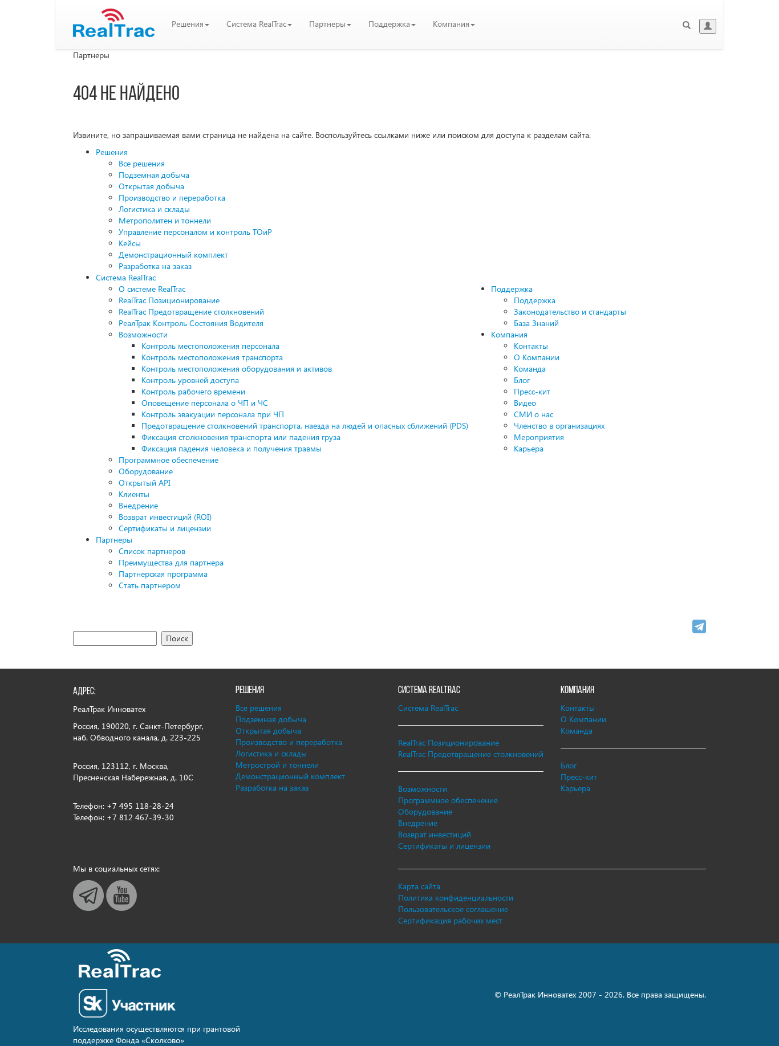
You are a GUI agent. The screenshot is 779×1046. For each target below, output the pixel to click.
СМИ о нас (533, 414)
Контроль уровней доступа (190, 380)
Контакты (531, 345)
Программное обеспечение (168, 459)
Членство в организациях (559, 425)
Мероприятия (539, 437)
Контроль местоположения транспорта (212, 357)
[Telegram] (699, 626)
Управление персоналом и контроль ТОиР (195, 231)
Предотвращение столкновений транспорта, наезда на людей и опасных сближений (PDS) (304, 425)
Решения (188, 23)
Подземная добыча (154, 174)
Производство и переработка (172, 197)
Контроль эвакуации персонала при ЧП (212, 414)
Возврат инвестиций (434, 834)
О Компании (536, 357)
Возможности (143, 334)
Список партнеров (152, 551)
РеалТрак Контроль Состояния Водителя (191, 323)
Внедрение (138, 505)
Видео (525, 402)
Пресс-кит (532, 391)
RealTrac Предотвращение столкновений (191, 311)
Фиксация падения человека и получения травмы (231, 448)
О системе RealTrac (152, 288)
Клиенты (134, 494)
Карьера (528, 448)
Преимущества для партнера (171, 562)
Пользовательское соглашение (453, 908)
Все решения (142, 163)
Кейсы (130, 243)
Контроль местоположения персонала (210, 345)
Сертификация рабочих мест (450, 920)
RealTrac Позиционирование (169, 300)
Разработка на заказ (155, 266)
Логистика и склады (154, 208)
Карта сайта (419, 886)
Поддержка (389, 23)
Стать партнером (150, 585)
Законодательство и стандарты (570, 311)
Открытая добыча (151, 186)
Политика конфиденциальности (455, 897)
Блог (522, 380)
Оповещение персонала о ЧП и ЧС (204, 402)
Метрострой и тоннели (277, 764)
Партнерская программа (163, 573)
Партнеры (327, 23)
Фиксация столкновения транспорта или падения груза (240, 437)
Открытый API (145, 482)
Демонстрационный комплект (173, 254)
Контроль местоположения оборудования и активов (236, 368)
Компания (451, 23)
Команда (530, 368)
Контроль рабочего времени (193, 391)
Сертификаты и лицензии (165, 528)
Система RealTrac (256, 23)
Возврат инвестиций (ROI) (165, 516)
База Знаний (536, 323)
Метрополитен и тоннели (165, 220)
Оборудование (146, 471)
